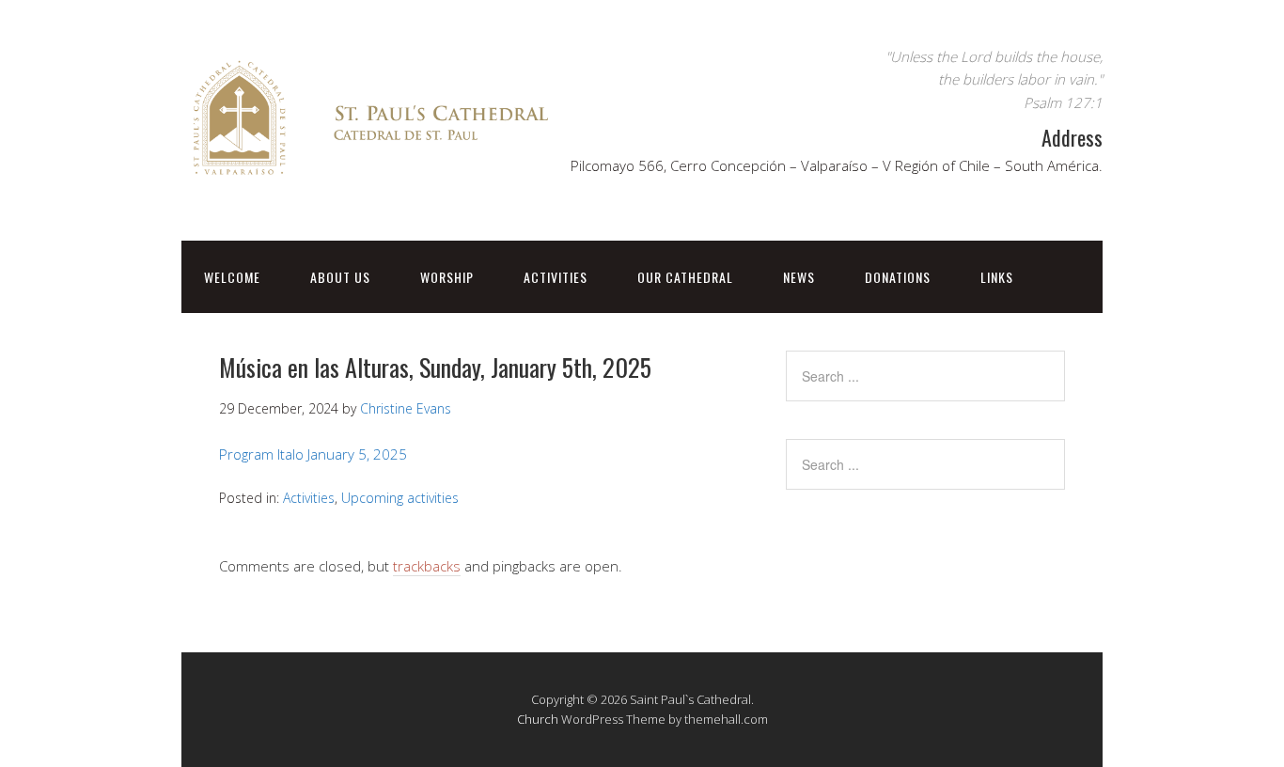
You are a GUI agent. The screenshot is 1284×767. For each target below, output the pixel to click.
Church (537, 719)
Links (996, 277)
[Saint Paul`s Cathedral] (369, 182)
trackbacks (427, 565)
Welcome (232, 277)
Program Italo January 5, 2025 (313, 454)
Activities (555, 277)
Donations (898, 277)
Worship (447, 277)
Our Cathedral (685, 277)
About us (340, 277)
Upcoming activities (400, 498)
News (799, 277)
